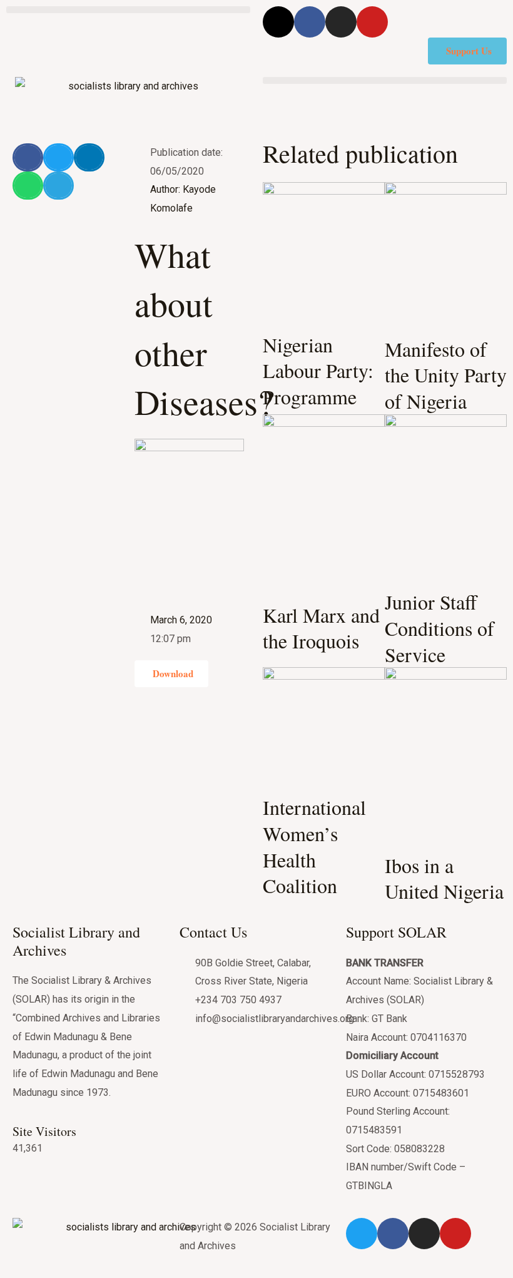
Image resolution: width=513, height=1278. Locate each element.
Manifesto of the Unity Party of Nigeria (446, 374)
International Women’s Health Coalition (314, 846)
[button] (128, 9)
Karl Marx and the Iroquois (321, 628)
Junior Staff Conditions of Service (439, 627)
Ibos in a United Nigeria (444, 878)
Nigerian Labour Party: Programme (318, 370)
